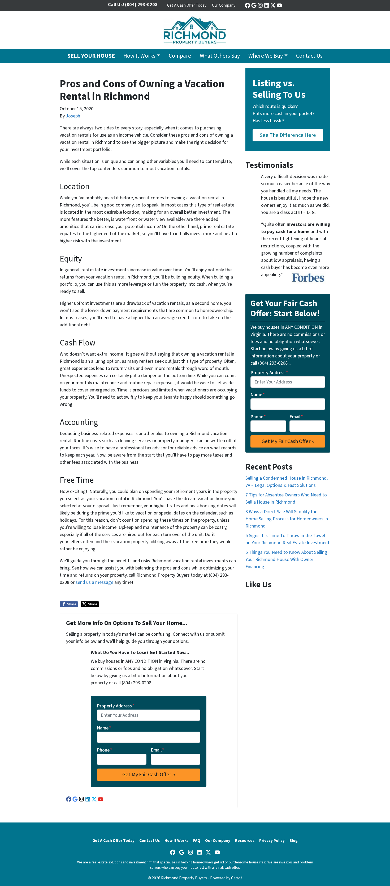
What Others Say (220, 56)
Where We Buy (265, 56)
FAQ (196, 840)
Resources (244, 840)
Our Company (223, 5)
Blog (293, 840)
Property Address (116, 706)
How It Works (139, 56)
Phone (104, 750)
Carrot (236, 878)
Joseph (73, 116)
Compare (180, 56)
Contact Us (309, 56)
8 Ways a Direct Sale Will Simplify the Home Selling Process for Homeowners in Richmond (286, 518)
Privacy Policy (272, 840)
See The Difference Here (288, 135)
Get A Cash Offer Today (186, 5)
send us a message (94, 582)
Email (157, 750)
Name (104, 728)
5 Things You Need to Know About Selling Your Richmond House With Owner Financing (286, 559)
